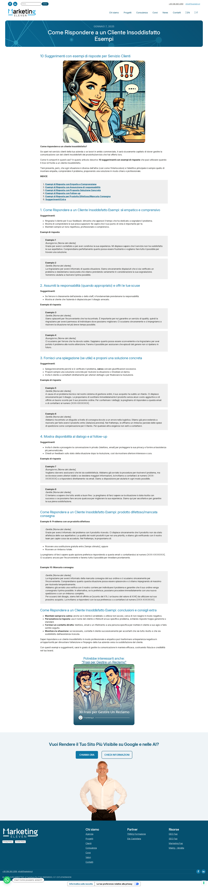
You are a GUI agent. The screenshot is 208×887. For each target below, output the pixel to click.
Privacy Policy (7, 841)
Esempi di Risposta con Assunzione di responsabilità (72, 187)
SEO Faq (173, 838)
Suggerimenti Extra (55, 199)
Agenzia (89, 834)
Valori (88, 857)
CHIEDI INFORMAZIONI (117, 754)
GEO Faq (173, 834)
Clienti (88, 843)
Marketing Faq (176, 843)
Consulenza (142, 12)
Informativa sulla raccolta (81, 884)
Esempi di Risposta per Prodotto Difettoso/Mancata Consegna (78, 196)
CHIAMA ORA (86, 754)
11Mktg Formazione (136, 834)
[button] (7, 880)
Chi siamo (114, 12)
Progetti (127, 12)
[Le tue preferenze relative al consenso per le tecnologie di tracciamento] (204, 883)
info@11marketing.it (192, 4)
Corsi (155, 12)
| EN (188, 12)
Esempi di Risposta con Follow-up (62, 193)
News (165, 12)
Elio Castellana (134, 838)
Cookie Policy (20, 841)
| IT (196, 12)
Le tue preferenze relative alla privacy (114, 884)
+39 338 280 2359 (176, 4)
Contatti (177, 12)
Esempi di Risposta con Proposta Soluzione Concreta (73, 190)
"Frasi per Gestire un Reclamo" (104, 662)
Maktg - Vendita (176, 848)
